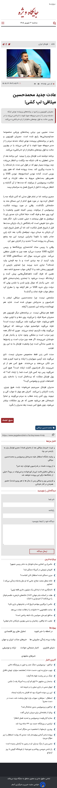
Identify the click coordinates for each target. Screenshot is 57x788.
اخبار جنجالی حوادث (29, 648)
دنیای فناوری (49, 648)
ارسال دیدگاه (42, 551)
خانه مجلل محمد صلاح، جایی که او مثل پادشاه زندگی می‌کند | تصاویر (27, 582)
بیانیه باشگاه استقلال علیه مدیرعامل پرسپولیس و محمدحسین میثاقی (29, 458)
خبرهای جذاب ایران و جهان (14, 640)
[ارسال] (37, 84)
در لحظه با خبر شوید (43, 631)
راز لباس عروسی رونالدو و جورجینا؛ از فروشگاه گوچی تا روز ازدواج (29, 751)
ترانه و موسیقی (9, 648)
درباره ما (52, 4)
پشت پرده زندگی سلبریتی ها (42, 640)
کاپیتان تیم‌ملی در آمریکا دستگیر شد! (38, 570)
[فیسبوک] (6, 44)
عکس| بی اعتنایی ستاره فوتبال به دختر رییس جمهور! (31, 564)
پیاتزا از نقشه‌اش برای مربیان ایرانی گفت (36, 712)
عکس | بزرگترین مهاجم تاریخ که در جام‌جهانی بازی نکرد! (30, 604)
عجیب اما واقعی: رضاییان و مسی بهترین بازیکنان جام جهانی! (27, 621)
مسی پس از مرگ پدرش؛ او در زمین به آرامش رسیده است (29, 743)
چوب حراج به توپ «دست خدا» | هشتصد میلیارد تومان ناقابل (27, 670)
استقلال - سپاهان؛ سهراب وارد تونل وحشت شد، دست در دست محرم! (29, 700)
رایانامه (51, 510)
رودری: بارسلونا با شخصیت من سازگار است (35, 729)
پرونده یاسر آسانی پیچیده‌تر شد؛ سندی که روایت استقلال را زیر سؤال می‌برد (27, 736)
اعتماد (4, 420)
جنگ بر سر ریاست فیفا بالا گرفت (39, 676)
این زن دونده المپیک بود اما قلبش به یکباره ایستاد (31, 692)
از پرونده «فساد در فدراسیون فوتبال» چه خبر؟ (34, 466)
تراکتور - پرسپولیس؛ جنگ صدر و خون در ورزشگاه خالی (30, 665)
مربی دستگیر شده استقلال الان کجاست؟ (36, 575)
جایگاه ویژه (17, 778)
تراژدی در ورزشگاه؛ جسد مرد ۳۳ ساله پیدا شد (34, 723)
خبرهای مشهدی (28, 656)
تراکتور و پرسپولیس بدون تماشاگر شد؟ (36, 707)
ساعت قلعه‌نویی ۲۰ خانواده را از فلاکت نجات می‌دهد (31, 610)
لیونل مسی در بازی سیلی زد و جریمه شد (36, 687)
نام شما (51, 499)
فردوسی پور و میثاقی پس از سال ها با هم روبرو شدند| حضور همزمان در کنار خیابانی (29, 482)
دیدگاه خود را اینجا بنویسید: (43, 521)
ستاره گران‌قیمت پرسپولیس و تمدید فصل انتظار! (33, 718)
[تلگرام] (3, 44)
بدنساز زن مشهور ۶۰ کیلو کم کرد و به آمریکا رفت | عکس (30, 681)
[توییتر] (9, 44)
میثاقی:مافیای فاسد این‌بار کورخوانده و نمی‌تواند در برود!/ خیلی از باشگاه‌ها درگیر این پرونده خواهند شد (28, 473)
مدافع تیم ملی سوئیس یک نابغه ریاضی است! (34, 615)
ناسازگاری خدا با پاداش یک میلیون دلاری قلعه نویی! (31, 590)
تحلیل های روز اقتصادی (15, 631)
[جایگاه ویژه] (28, 18)
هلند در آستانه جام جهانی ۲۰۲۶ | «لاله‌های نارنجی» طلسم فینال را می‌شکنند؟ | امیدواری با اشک (27, 597)
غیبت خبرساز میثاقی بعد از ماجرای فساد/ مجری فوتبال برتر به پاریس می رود (28, 449)
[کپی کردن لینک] (53, 435)
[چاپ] (34, 84)
